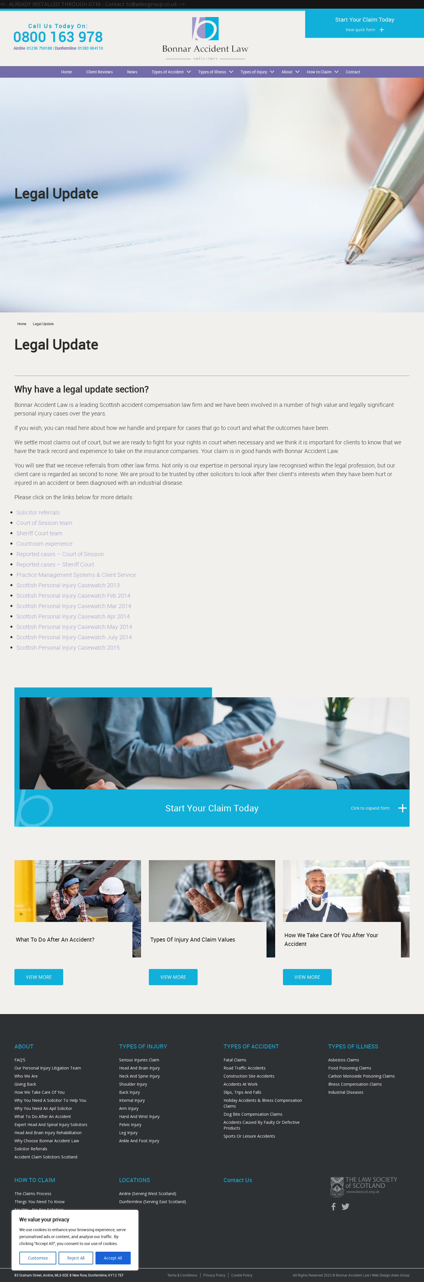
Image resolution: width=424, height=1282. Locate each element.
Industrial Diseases (345, 1092)
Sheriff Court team (39, 533)
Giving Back (25, 1084)
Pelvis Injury (130, 1124)
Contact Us (238, 1180)
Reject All (76, 1258)
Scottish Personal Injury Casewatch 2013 (68, 585)
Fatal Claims (235, 1060)
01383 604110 (90, 48)
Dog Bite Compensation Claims (253, 1114)
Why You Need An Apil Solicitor (43, 1108)
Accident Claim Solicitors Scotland (45, 1157)
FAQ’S (19, 1060)
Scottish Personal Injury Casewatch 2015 (68, 647)
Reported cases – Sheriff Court (55, 564)
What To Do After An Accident (42, 1116)
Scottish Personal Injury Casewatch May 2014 (74, 627)
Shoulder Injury (133, 1084)
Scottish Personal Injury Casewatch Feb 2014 (73, 595)
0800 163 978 (58, 36)
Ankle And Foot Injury (139, 1140)
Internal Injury (132, 1100)
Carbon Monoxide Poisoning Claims (361, 1076)
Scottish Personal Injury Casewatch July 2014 (74, 637)
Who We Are (26, 1076)
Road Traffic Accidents (245, 1068)
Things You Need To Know (39, 1201)
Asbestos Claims (343, 1060)
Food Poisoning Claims (349, 1068)
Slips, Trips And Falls (242, 1092)
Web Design (381, 1275)
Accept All (113, 1258)
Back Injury (129, 1092)
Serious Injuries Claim (139, 1060)
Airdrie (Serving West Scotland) (147, 1193)
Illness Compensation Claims (355, 1084)
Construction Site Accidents (249, 1076)
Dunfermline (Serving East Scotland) (152, 1201)
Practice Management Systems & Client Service (76, 575)
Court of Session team (44, 523)
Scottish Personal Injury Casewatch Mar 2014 (73, 606)
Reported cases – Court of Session (60, 554)
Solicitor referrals (38, 512)
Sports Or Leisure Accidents (249, 1136)
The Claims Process (32, 1193)
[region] (75, 1240)
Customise (38, 1258)
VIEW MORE (39, 977)
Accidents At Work (241, 1084)
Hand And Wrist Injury (139, 1116)
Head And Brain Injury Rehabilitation (48, 1132)
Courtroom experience (44, 543)
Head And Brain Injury (139, 1068)
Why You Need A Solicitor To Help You (50, 1100)
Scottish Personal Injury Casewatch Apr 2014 (73, 616)
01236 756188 (39, 48)
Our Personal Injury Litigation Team (47, 1068)
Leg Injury (128, 1132)
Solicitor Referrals (30, 1148)
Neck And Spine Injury (139, 1076)
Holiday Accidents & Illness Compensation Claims (263, 1103)
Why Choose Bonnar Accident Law (46, 1140)
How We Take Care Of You (39, 1092)
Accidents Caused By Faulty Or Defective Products (262, 1125)
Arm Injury (128, 1108)
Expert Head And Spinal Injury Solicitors (50, 1124)
